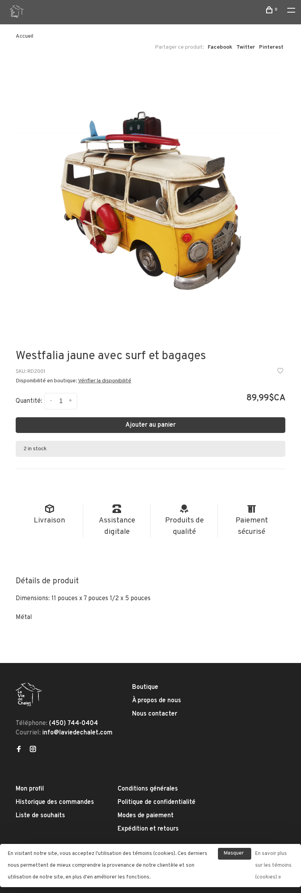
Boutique (145, 687)
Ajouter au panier (150, 425)
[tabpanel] (150, 201)
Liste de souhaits (40, 816)
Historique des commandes (55, 802)
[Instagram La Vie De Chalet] (33, 750)
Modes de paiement (146, 816)
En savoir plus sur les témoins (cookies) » (273, 865)
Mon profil (30, 789)
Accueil (24, 36)
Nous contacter (154, 714)
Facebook (220, 47)
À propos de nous (156, 701)
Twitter (245, 47)
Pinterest (271, 47)
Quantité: (29, 401)
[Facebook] (19, 750)
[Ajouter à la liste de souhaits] (280, 372)
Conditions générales (148, 789)
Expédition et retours (148, 829)
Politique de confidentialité (157, 802)
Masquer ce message (234, 855)
